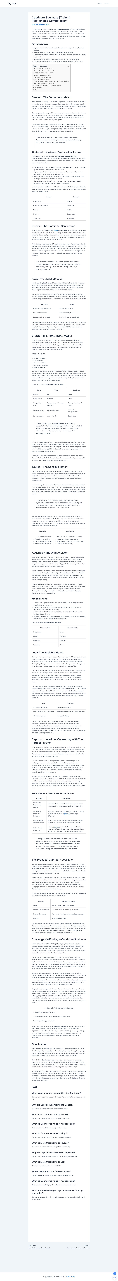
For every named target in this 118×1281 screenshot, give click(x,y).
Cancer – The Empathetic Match (43, 69)
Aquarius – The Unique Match (43, 77)
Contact (106, 3)
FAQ (35, 89)
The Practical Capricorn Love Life (44, 83)
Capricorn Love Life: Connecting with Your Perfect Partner (51, 81)
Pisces (56, 230)
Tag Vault (12, 3)
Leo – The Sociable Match (41, 79)
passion (66, 814)
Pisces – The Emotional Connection (44, 71)
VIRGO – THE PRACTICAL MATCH (44, 73)
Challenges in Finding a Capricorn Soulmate (47, 85)
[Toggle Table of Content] (67, 66)
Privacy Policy (70, 1277)
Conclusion (38, 87)
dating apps (56, 827)
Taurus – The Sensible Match (42, 75)
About (99, 3)
